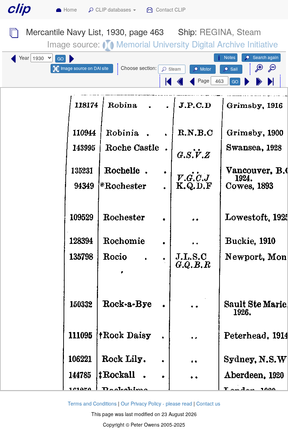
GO (60, 58)
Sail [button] (234, 69)
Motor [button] (205, 69)
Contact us (208, 403)
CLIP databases (114, 9)
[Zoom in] (258, 68)
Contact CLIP (170, 9)
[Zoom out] (271, 68)
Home (70, 9)
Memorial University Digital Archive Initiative (197, 44)
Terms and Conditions (92, 403)
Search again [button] (265, 57)
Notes (229, 57)
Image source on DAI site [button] (85, 68)
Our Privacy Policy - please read (156, 403)
